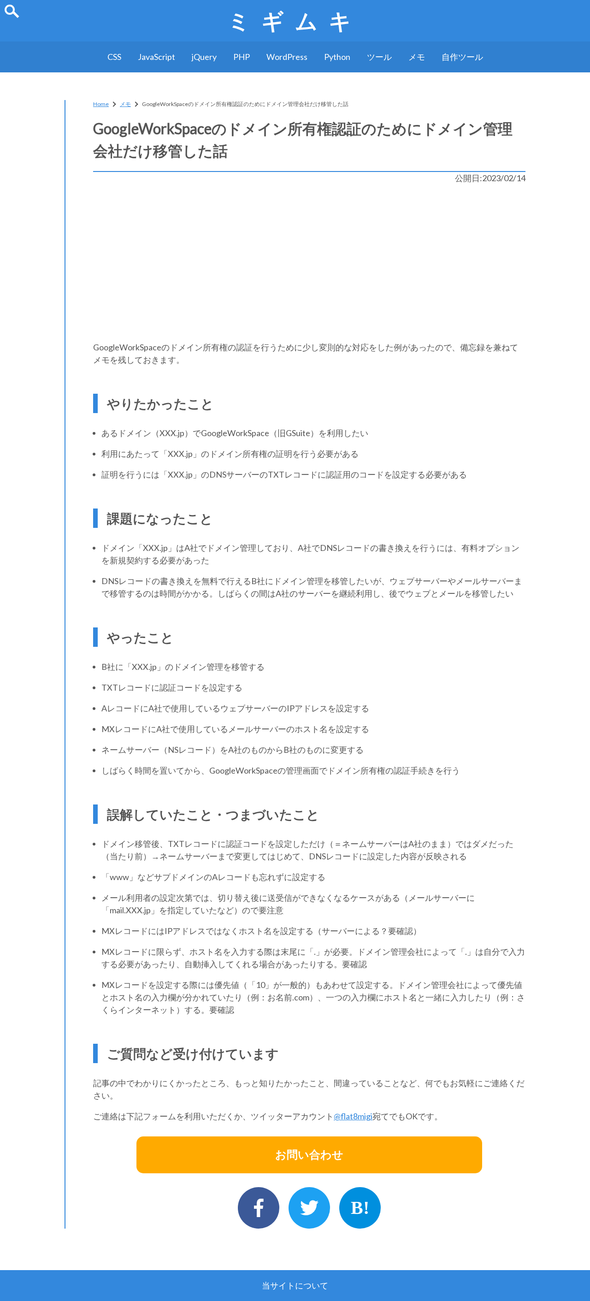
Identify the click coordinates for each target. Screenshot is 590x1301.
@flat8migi (353, 1116)
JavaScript (156, 57)
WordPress (286, 57)
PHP (241, 57)
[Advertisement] (309, 262)
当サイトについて (295, 1285)
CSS (114, 57)
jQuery (204, 57)
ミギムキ (295, 20)
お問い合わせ (309, 1154)
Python (337, 57)
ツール (379, 57)
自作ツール (462, 57)
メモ (416, 57)
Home (101, 104)
